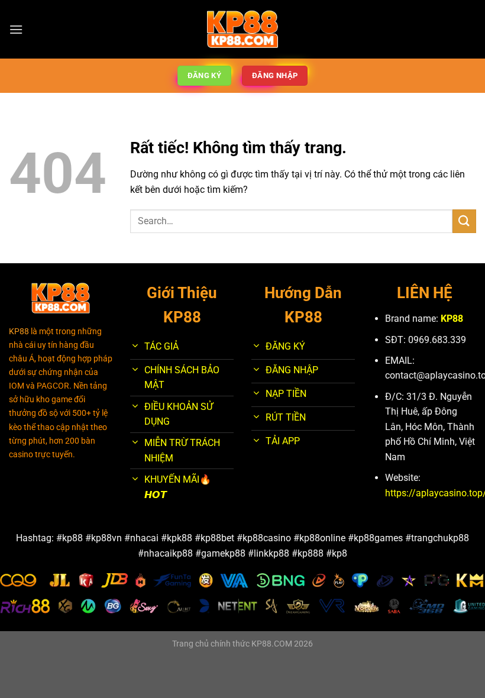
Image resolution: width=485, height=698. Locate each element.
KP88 (452, 318)
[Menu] (16, 29)
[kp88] (242, 29)
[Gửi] (464, 220)
